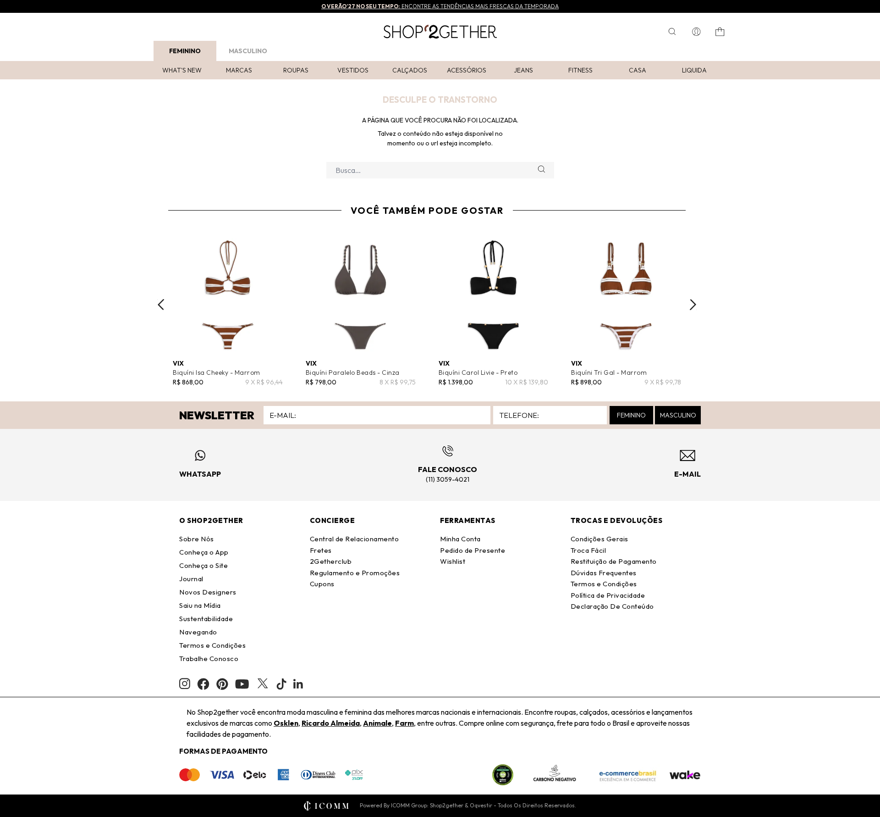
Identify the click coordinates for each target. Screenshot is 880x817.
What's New (182, 70)
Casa (637, 70)
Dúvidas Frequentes (604, 572)
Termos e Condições (212, 645)
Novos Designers (207, 592)
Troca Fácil (588, 550)
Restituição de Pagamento (614, 561)
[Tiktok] (281, 684)
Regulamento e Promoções (355, 572)
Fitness (580, 70)
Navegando (198, 632)
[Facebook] (203, 684)
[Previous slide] (160, 304)
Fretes (321, 550)
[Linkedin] (298, 684)
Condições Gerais (599, 538)
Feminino (185, 51)
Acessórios (466, 70)
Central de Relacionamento (354, 538)
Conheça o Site (203, 565)
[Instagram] (184, 683)
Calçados (409, 70)
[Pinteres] (222, 684)
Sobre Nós (196, 538)
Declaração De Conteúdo (612, 606)
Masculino (248, 51)
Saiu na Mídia (200, 605)
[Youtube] (242, 684)
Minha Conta (460, 538)
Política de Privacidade (608, 595)
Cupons (322, 583)
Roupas (295, 70)
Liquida (694, 70)
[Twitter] (263, 683)
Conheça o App (204, 552)
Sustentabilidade (206, 618)
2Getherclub (331, 561)
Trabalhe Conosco (208, 658)
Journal (191, 578)
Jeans (523, 70)
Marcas (239, 70)
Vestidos (352, 70)
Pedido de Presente (472, 550)
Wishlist (452, 561)
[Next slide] (693, 304)
